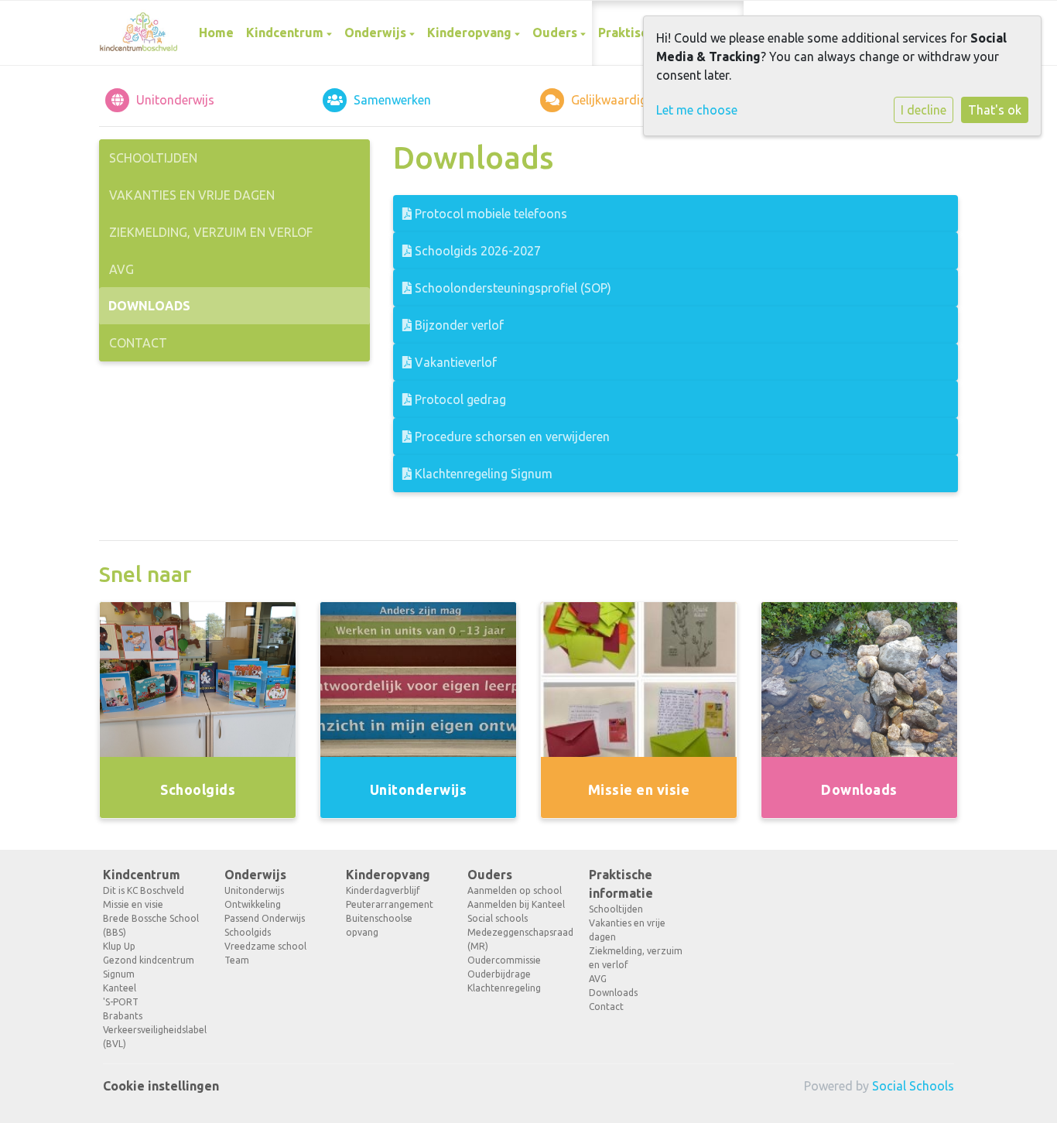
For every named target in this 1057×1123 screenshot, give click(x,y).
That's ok (994, 110)
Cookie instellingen (161, 1086)
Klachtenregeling (504, 988)
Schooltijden (153, 158)
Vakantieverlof (454, 362)
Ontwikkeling (252, 904)
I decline (923, 110)
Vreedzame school (265, 946)
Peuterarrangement (389, 904)
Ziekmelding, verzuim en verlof (211, 232)
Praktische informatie (621, 884)
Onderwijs (376, 32)
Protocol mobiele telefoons (489, 214)
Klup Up (119, 946)
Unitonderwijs (254, 890)
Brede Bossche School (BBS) (151, 925)
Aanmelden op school (514, 890)
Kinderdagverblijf (383, 890)
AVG (121, 269)
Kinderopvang (471, 32)
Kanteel (119, 988)
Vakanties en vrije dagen (192, 195)
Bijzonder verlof (458, 325)
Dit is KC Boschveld (143, 890)
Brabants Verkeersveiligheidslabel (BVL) (152, 1030)
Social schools (497, 918)
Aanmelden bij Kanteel (516, 904)
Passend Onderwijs (264, 918)
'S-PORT (121, 1002)
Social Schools (913, 1086)
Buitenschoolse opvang (379, 925)
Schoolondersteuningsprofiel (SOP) (511, 288)
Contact (138, 343)
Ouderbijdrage (499, 974)
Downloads (149, 306)
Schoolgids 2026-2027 (476, 251)
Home (216, 32)
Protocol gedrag (459, 399)
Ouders (556, 32)
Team (236, 960)
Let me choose (696, 110)
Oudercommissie (504, 960)
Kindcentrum (286, 32)
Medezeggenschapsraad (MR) (516, 939)
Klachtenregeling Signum (482, 474)
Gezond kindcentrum (148, 960)
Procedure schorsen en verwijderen (511, 436)
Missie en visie (133, 904)
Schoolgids (247, 932)
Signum (119, 974)
